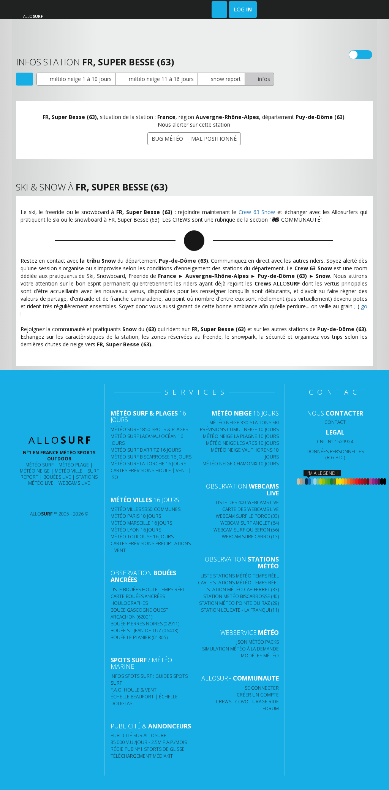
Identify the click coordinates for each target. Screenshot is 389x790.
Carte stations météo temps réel (238, 582)
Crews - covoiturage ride (247, 701)
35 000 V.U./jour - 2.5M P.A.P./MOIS (149, 742)
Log (243, 9)
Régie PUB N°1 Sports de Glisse (148, 749)
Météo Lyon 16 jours (136, 530)
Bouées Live (57, 477)
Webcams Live (74, 483)
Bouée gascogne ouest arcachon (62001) (139, 613)
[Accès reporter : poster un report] (219, 9)
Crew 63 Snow (257, 212)
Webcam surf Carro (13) (250, 536)
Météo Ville (68, 471)
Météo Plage (74, 465)
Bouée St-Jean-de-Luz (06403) (144, 630)
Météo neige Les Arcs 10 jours (242, 443)
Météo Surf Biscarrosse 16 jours (151, 457)
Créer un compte (258, 695)
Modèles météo (260, 655)
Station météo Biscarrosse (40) (241, 596)
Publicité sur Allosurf (138, 735)
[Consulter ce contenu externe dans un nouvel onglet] (34, 498)
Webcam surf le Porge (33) (247, 516)
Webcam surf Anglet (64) (249, 523)
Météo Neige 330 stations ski (244, 422)
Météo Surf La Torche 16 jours (148, 463)
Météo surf (39, 465)
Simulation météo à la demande (240, 649)
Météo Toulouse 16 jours (142, 536)
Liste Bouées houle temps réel (148, 589)
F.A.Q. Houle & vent (134, 690)
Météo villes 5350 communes (145, 509)
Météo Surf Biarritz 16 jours (146, 450)
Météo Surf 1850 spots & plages (149, 429)
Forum (270, 708)
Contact (335, 422)
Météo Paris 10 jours (136, 516)
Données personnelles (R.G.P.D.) (335, 454)
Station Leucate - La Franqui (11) (240, 610)
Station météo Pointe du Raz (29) (239, 603)
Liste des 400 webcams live (247, 502)
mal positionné (214, 138)
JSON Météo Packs (257, 642)
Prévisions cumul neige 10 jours (239, 429)
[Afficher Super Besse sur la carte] (24, 79)
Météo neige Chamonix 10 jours (240, 463)
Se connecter (262, 688)
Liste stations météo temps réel (240, 576)
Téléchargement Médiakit (142, 756)
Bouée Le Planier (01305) (139, 637)
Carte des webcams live (250, 509)
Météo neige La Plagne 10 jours (241, 436)
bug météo (167, 138)
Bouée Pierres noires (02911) (145, 623)
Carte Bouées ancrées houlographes (138, 599)
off (365, 54)
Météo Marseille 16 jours (141, 523)
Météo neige (35, 471)
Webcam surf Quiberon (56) (246, 530)
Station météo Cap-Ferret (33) (243, 589)
